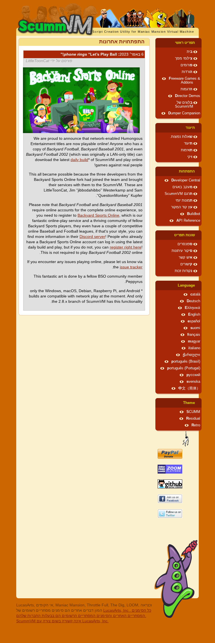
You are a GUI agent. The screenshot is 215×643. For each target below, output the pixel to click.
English (194, 314)
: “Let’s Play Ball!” (102, 54)
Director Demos (187, 96)
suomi (195, 328)
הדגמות (186, 89)
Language (186, 285)
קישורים (186, 264)
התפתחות (187, 171)
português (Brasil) (185, 361)
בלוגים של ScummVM (184, 104)
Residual (193, 418)
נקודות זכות (183, 271)
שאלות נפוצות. (181, 137)
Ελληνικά (192, 308)
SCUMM (193, 412)
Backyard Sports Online (98, 215)
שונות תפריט (184, 235)
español (194, 321)
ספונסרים (184, 244)
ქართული (191, 355)
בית (189, 52)
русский (193, 375)
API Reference (188, 221)
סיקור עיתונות (182, 251)
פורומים (186, 65)
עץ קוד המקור (181, 207)
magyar (194, 341)
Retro (195, 425)
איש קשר (185, 257)
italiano (194, 348)
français (193, 335)
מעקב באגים (182, 187)
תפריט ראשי (185, 43)
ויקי (189, 157)
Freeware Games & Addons (184, 80)
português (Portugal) (183, 368)
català (195, 294)
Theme (189, 403)
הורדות (187, 72)
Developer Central (185, 180)
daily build (79, 159)
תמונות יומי (184, 200)
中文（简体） (189, 388)
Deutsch (193, 301)
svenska (193, 382)
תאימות (186, 150)
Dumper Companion (184, 113)
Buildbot (193, 214)
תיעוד (190, 128)
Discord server (92, 236)
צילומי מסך (183, 58)
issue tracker (131, 267)
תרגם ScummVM (178, 194)
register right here (125, 247)
